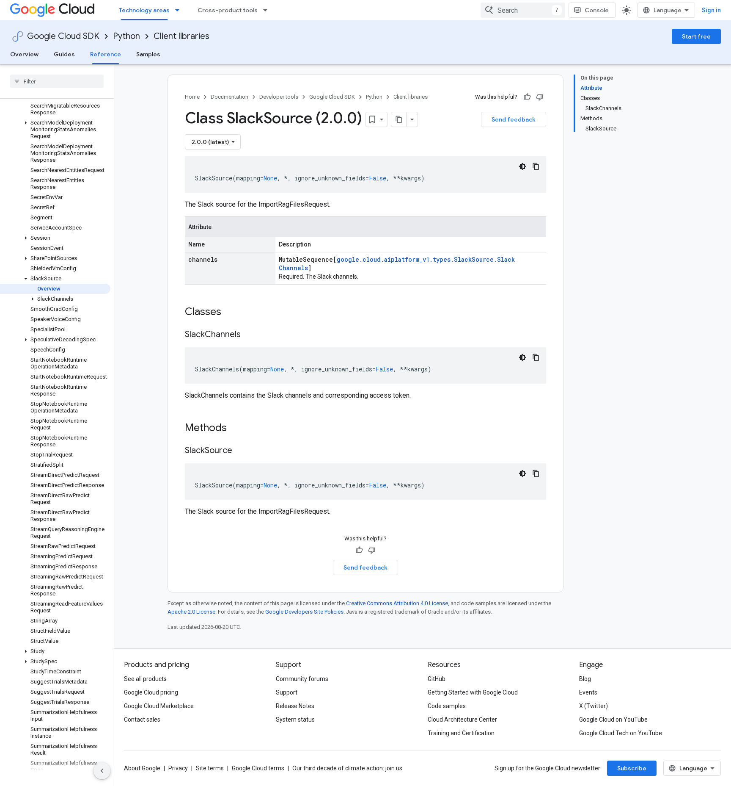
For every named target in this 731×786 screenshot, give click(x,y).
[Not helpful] (539, 97)
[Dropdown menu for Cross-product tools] (268, 10)
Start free (696, 36)
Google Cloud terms (258, 768)
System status (295, 719)
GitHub (436, 678)
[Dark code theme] (522, 166)
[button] (55, 129)
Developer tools (278, 97)
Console (597, 10)
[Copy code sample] (536, 166)
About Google (142, 768)
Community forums (302, 678)
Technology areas (144, 10)
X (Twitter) (593, 706)
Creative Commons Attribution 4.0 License (397, 603)
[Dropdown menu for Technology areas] (180, 10)
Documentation (229, 97)
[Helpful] (527, 97)
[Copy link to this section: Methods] (237, 428)
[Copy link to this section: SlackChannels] (249, 335)
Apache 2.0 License (191, 612)
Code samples (447, 706)
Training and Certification (461, 733)
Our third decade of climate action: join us (347, 768)
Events (588, 692)
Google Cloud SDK (63, 36)
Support (286, 692)
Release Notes (295, 706)
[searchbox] (57, 81)
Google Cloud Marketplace (159, 706)
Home (192, 97)
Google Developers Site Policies (304, 612)
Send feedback (514, 119)
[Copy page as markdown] (399, 119)
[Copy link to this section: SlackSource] (240, 451)
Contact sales (142, 719)
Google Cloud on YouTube (613, 719)
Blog (585, 678)
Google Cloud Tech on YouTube (620, 733)
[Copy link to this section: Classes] (232, 312)
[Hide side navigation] (101, 770)
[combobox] (523, 10)
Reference (105, 54)
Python (126, 36)
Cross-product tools (228, 10)
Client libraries (181, 36)
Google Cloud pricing (151, 692)
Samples (148, 54)
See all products (145, 678)
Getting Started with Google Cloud (473, 692)
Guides (64, 54)
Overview (24, 54)
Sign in (711, 10)
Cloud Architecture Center (462, 719)
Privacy (178, 768)
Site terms (210, 768)
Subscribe (631, 768)
